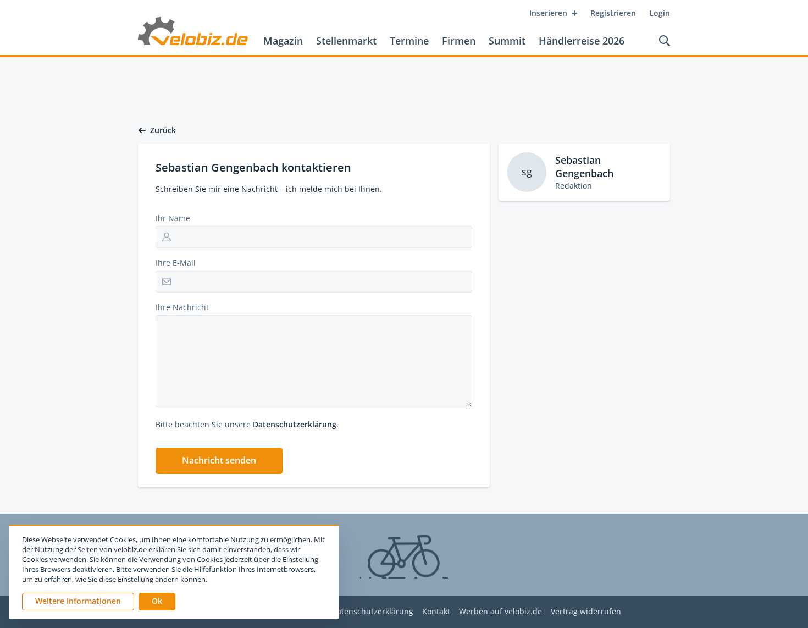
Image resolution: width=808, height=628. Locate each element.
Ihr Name (173, 218)
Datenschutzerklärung (294, 424)
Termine (409, 40)
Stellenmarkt (346, 40)
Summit (507, 40)
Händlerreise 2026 (581, 40)
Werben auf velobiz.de (500, 611)
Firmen (458, 40)
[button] (219, 461)
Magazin (283, 40)
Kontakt (436, 611)
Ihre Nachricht (182, 307)
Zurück (163, 130)
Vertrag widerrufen (586, 611)
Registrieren (613, 13)
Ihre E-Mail (176, 262)
